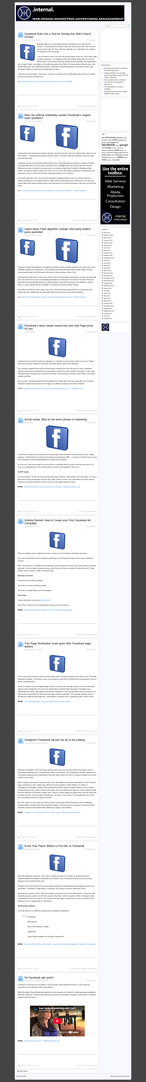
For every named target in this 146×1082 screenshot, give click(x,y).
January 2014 (108, 253)
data (90, 106)
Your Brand (36, 526)
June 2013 (107, 263)
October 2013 (108, 255)
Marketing (38, 40)
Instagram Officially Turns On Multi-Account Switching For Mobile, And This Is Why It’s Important (116, 75)
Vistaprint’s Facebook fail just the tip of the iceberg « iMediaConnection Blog (52, 812)
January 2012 (108, 303)
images (108, 148)
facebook (94, 106)
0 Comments (92, 40)
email (107, 142)
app (123, 137)
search (113, 155)
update (125, 157)
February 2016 (108, 235)
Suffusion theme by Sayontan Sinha (120, 1076)
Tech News (39, 649)
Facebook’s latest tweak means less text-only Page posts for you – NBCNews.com (53, 388)
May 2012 (107, 296)
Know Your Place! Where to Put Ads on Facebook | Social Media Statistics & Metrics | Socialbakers (60, 944)
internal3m (23, 1076)
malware (104, 150)
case (89, 1065)
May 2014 (107, 250)
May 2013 (107, 265)
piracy (126, 152)
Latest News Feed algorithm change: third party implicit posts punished (57, 230)
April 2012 (107, 298)
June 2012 (107, 293)
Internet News (31, 40)
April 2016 (107, 233)
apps (125, 137)
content (89, 837)
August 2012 (108, 288)
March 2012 (107, 301)
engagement (114, 142)
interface (114, 148)
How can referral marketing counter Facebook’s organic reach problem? (57, 116)
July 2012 (107, 291)
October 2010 (108, 318)
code (109, 140)
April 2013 (107, 268)
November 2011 (109, 306)
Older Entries (24, 1071)
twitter (95, 511)
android (118, 137)
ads (87, 106)
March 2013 (107, 270)
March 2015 (107, 238)
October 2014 (108, 243)
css (125, 140)
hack (103, 148)
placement (94, 968)
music (121, 150)
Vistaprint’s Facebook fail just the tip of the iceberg (54, 739)
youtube (117, 160)
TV (116, 157)
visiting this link (45, 600)
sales (109, 155)
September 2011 (109, 311)
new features (110, 152)
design (104, 142)
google (124, 144)
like (122, 148)
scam (95, 731)
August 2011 (108, 313)
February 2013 (108, 273)
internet (119, 148)
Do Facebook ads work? (39, 977)
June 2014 (107, 248)
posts (104, 155)
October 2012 (108, 283)
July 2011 (107, 316)
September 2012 (109, 286)
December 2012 (109, 278)
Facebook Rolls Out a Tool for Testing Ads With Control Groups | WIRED (46, 81)
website (109, 160)
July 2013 (107, 260)
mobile (88, 968)
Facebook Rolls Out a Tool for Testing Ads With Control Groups (57, 35)
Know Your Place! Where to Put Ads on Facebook (54, 845)
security (119, 155)
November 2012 (109, 281)
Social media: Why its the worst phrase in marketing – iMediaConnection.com (52, 487)
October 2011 (108, 308)
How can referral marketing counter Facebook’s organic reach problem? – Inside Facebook (53, 190)
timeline (109, 157)
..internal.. (29, 106)
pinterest (121, 152)
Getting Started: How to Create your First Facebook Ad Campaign (57, 522)
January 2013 (108, 276)
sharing (125, 155)
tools (113, 157)
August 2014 (108, 245)
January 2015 (108, 240)
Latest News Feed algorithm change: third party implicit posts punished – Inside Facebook (52, 297)
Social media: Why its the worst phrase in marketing (55, 419)
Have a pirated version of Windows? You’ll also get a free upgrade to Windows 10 (115, 82)
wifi (112, 160)
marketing (110, 150)
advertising (88, 634)
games (117, 145)
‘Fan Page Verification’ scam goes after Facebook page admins (57, 645)
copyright (121, 140)
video (104, 160)
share (95, 220)
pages (91, 731)
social (104, 157)
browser (104, 140)
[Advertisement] (116, 44)
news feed (90, 220)
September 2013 (109, 258)
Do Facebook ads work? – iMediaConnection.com (42, 1041)
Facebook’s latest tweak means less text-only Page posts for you (58, 327)
